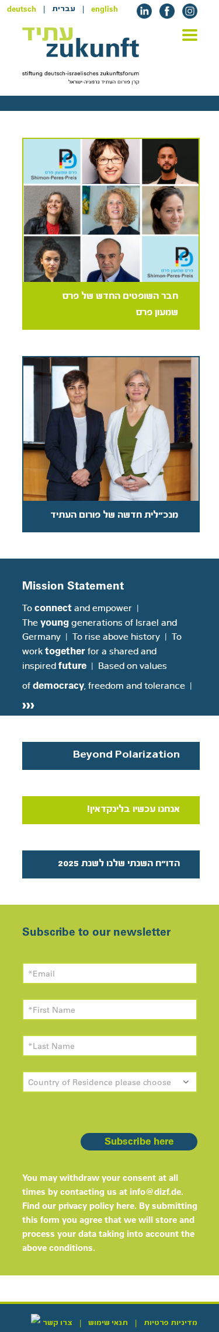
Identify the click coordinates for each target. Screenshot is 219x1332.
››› (28, 703)
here (125, 1205)
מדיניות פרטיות (170, 1323)
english (104, 8)
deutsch (21, 8)
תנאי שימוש (108, 1323)
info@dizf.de (155, 1191)
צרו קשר (57, 1323)
